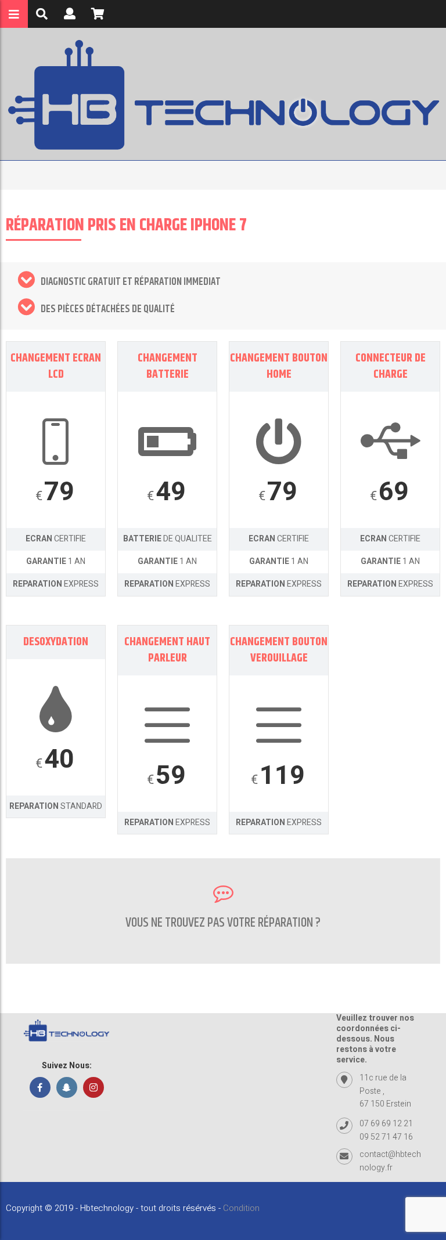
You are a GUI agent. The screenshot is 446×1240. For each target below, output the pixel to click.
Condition (241, 1208)
